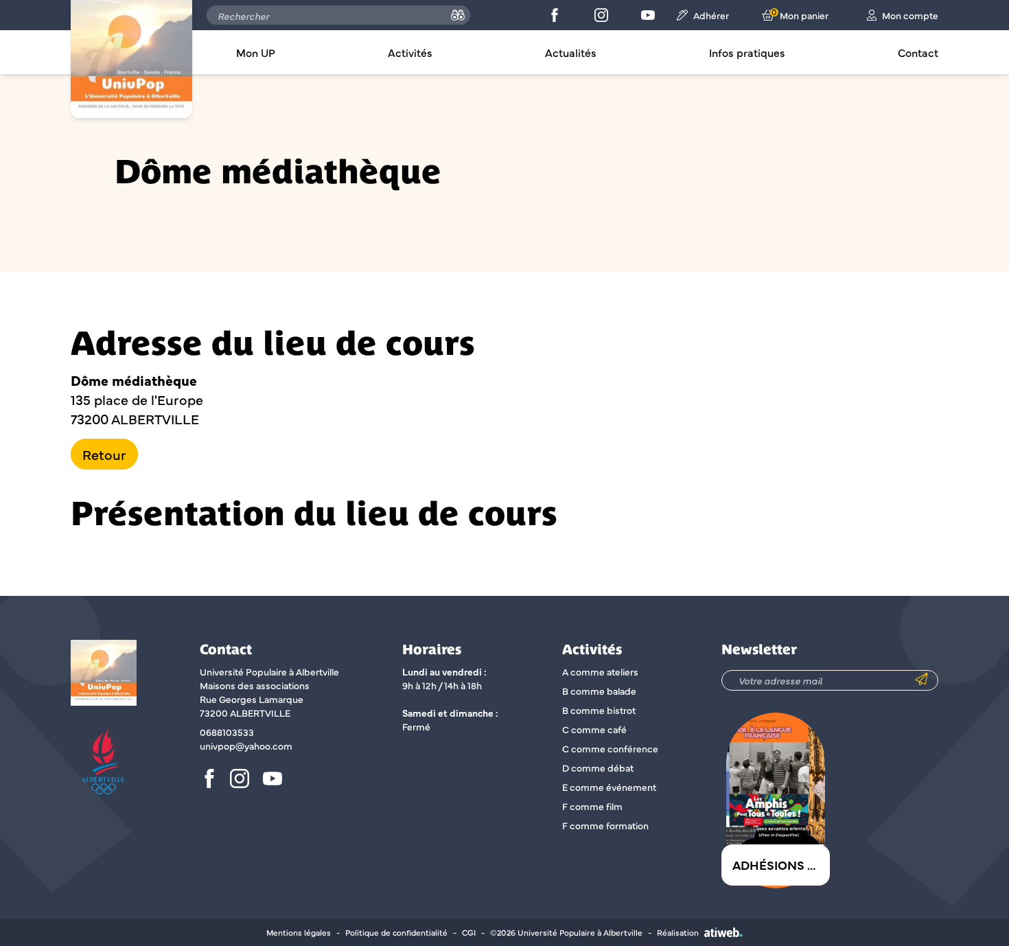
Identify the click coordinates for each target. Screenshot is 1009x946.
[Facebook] (554, 15)
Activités (410, 52)
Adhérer (711, 15)
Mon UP (255, 52)
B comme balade (599, 690)
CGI (469, 932)
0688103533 (227, 732)
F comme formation (605, 825)
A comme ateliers (600, 671)
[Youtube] (648, 15)
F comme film (592, 806)
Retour (104, 454)
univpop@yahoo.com (246, 745)
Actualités (570, 52)
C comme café (594, 729)
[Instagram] (601, 15)
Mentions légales (298, 932)
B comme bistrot (599, 710)
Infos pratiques (747, 52)
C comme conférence (610, 748)
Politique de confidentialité (396, 932)
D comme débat (598, 767)
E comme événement (609, 787)
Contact (918, 52)
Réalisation (678, 932)
